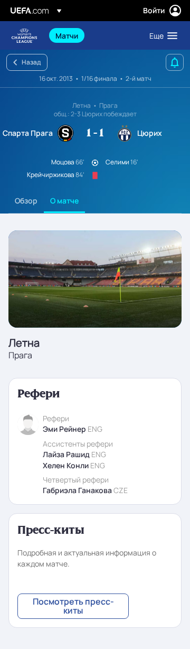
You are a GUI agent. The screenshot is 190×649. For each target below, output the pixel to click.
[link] (67, 35)
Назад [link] (31, 62)
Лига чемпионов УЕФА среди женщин (24, 36)
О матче (64, 201)
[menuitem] (93, 35)
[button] (160, 35)
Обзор (26, 201)
